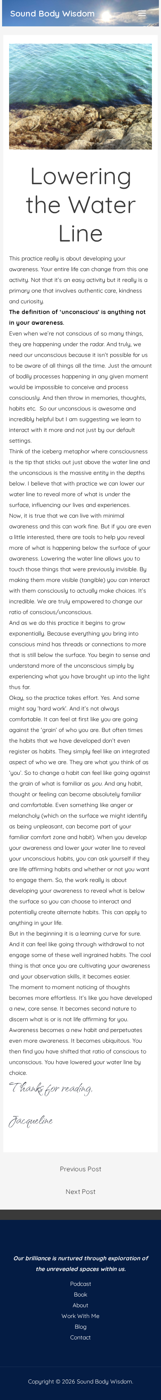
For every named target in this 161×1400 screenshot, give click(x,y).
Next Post (80, 1191)
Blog (81, 1326)
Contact (80, 1337)
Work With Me (80, 1316)
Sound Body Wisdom (52, 13)
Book (80, 1294)
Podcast (80, 1283)
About (80, 1305)
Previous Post (80, 1169)
